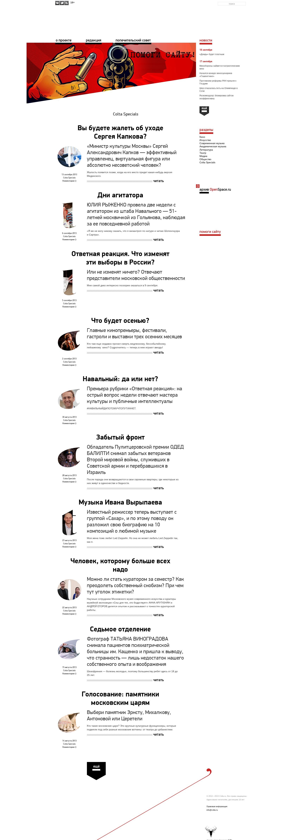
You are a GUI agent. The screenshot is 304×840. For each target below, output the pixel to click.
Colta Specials (125, 114)
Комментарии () (69, 181)
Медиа (203, 156)
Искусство (205, 140)
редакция (93, 40)
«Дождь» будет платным (212, 54)
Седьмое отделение (120, 629)
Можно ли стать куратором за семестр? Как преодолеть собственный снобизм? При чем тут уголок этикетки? (135, 586)
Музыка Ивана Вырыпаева (120, 502)
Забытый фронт (120, 437)
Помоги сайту (210, 232)
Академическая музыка (213, 146)
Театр (203, 152)
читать (158, 181)
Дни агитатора (120, 195)
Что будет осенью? (120, 321)
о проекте (63, 40)
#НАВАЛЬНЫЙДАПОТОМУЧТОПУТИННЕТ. (111, 408)
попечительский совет (133, 40)
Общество (205, 159)
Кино (202, 136)
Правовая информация (217, 806)
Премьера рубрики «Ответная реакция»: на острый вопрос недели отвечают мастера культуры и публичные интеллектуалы (134, 395)
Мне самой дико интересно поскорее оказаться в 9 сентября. (122, 285)
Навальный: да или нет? (120, 379)
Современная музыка (212, 143)
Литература (206, 149)
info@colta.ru (212, 810)
